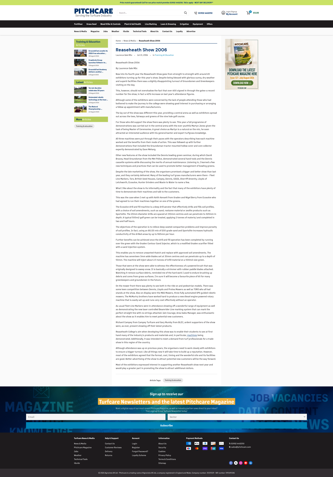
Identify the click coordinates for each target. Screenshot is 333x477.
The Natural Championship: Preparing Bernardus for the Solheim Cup (97, 107)
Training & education (84, 126)
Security (162, 447)
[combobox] (149, 13)
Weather (115, 31)
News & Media (80, 31)
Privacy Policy (164, 455)
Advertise (191, 31)
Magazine (95, 31)
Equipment (198, 24)
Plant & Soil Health (132, 24)
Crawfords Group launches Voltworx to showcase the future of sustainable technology (98, 61)
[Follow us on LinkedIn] (250, 463)
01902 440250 (205, 13)
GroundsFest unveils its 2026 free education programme (98, 52)
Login (134, 443)
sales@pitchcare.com (241, 447)
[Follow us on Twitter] (236, 463)
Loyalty (179, 31)
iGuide (126, 31)
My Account (232, 14)
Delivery (108, 451)
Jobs (105, 31)
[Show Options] (304, 417)
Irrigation (184, 24)
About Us (154, 31)
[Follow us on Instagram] (241, 463)
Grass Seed (92, 24)
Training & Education (164, 55)
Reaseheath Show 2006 (149, 40)
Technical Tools (139, 31)
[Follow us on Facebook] (231, 463)
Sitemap (162, 463)
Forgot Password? (140, 451)
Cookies (161, 451)
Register (136, 447)
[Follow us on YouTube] (246, 463)
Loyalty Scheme (139, 455)
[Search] (185, 13)
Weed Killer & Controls (110, 24)
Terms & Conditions (167, 459)
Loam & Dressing (168, 24)
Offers (209, 24)
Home (118, 40)
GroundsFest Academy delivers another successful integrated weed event (98, 70)
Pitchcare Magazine (83, 447)
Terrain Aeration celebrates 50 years (96, 89)
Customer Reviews (113, 447)
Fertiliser (78, 24)
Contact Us (167, 31)
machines (192, 335)
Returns (108, 455)
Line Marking (151, 24)
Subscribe (166, 425)
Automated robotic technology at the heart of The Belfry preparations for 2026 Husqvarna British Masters (98, 98)
